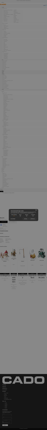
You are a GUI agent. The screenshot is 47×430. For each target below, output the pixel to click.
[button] (13, 218)
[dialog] (23, 215)
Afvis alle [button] (25, 218)
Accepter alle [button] (33, 218)
